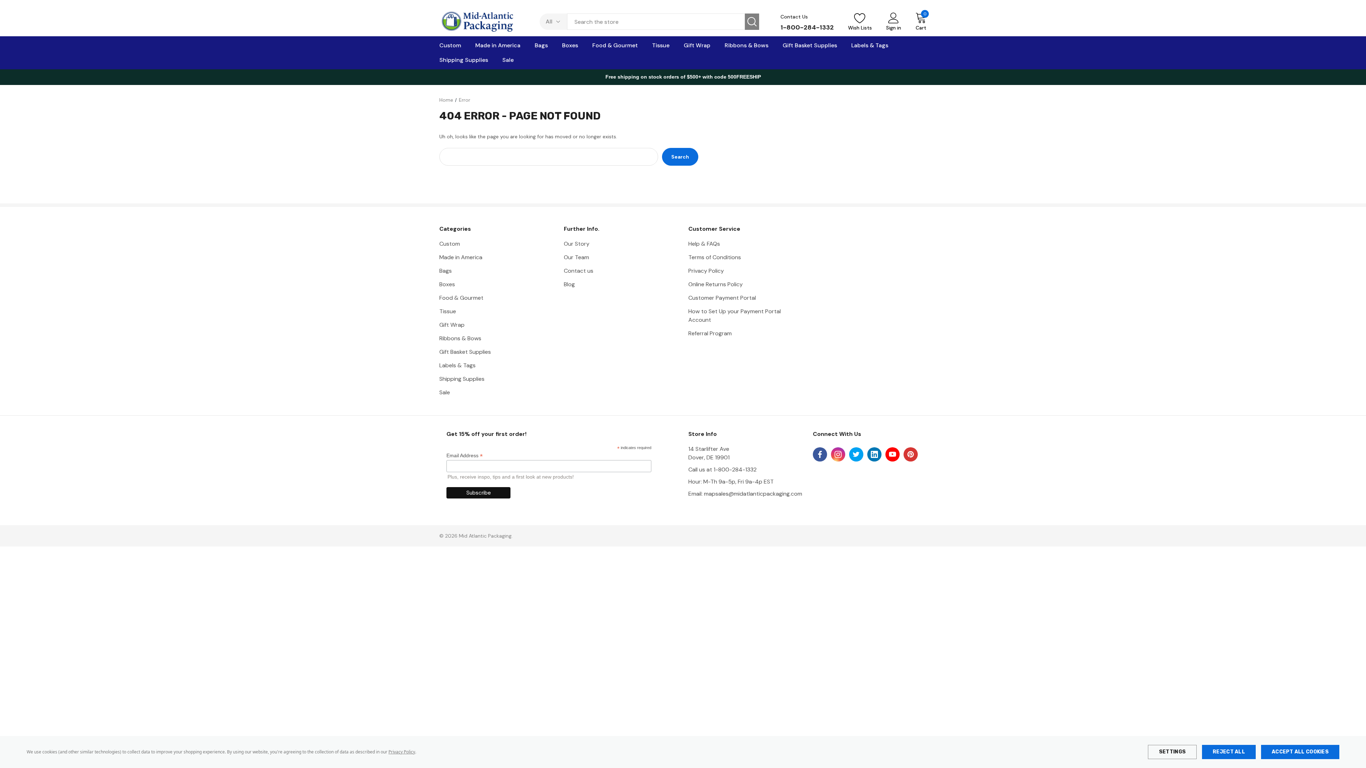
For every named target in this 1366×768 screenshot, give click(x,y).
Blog (569, 284)
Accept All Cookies (1300, 752)
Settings (1172, 752)
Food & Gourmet (461, 298)
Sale (444, 392)
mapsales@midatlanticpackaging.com (753, 493)
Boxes (447, 284)
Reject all (1229, 752)
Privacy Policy (401, 752)
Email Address (464, 455)
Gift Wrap (452, 325)
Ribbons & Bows (460, 338)
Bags (445, 270)
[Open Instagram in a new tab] (838, 454)
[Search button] (752, 22)
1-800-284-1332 (807, 27)
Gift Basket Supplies (465, 352)
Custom (449, 243)
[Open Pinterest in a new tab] (911, 454)
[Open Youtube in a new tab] (892, 454)
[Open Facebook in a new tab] (820, 454)
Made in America (460, 257)
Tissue (447, 311)
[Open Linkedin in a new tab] (874, 454)
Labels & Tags (457, 365)
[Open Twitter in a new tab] (856, 454)
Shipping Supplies (462, 379)
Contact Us (794, 17)
